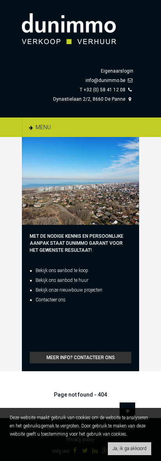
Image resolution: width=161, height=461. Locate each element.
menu (42, 127)
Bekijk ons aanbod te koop (62, 270)
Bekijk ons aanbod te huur (62, 280)
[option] (80, 181)
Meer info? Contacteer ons (81, 357)
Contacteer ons (51, 300)
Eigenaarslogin (117, 71)
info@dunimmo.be (105, 80)
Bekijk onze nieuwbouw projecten (69, 290)
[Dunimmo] (80, 25)
